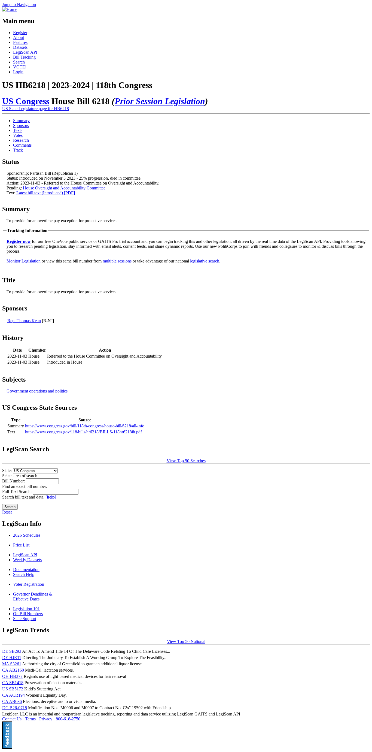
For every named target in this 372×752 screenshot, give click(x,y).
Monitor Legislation (24, 261)
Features (20, 42)
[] (50, 497)
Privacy (45, 719)
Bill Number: (14, 481)
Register (20, 32)
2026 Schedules (26, 535)
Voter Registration (28, 584)
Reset (7, 512)
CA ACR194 (13, 695)
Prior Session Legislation (160, 101)
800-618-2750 (68, 719)
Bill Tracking (24, 57)
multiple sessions (117, 261)
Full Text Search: (17, 491)
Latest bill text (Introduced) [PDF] (45, 193)
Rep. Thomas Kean (24, 320)
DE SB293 (11, 651)
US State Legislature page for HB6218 (35, 108)
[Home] (9, 9)
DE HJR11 (11, 657)
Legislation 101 (26, 608)
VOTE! (19, 67)
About (18, 37)
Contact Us (12, 719)
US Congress (25, 101)
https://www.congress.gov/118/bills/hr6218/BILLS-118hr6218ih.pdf (83, 432)
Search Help (23, 574)
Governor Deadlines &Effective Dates (32, 596)
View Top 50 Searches (186, 460)
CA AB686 (12, 701)
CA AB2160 (13, 670)
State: (7, 470)
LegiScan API (25, 52)
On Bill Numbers (28, 613)
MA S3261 (11, 664)
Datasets (20, 47)
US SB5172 (12, 689)
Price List (21, 545)
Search (19, 62)
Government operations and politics (37, 391)
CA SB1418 (12, 682)
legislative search (204, 261)
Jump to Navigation (19, 4)
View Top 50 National (186, 641)
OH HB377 (12, 676)
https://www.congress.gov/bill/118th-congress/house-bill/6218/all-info (84, 426)
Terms (30, 719)
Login (18, 72)
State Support (24, 618)
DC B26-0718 (14, 707)
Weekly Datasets (27, 559)
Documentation (26, 569)
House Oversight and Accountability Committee (64, 188)
